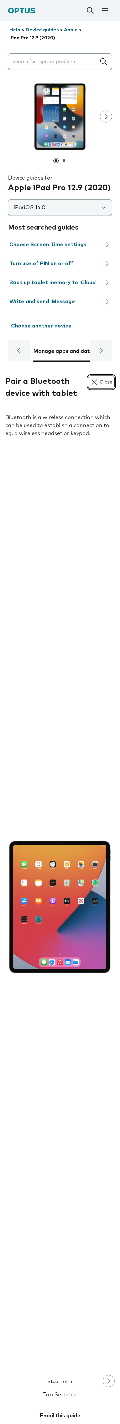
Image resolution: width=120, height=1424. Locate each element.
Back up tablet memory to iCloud (52, 282)
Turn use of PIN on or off (41, 263)
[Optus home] (21, 10)
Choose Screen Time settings (47, 244)
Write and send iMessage (42, 301)
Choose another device (41, 326)
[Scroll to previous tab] (19, 351)
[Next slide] (106, 117)
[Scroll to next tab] (101, 351)
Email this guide (60, 1415)
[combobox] (53, 61)
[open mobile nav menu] (105, 11)
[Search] (90, 11)
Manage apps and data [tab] (63, 351)
